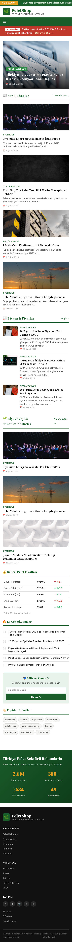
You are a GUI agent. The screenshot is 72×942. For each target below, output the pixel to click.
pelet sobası (11, 726)
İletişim (6, 878)
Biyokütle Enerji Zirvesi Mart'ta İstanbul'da (31, 138)
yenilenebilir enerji (30, 726)
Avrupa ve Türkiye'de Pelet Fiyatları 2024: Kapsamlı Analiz (42, 362)
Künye (6, 873)
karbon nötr (26, 732)
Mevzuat (7, 853)
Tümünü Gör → (61, 95)
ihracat (48, 726)
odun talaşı (43, 732)
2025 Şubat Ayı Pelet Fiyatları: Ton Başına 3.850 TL (40, 333)
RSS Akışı (7, 911)
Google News (9, 921)
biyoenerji (37, 719)
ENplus (23, 719)
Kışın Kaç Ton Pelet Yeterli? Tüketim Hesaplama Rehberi (35, 192)
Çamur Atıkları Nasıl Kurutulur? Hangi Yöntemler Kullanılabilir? (29, 556)
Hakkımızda (9, 868)
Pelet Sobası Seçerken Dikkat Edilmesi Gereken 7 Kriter (38, 657)
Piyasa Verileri (10, 839)
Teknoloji (7, 848)
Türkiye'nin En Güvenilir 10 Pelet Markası (31, 245)
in (26, 903)
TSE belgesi (10, 732)
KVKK (5, 887)
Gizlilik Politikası (11, 883)
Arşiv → (65, 318)
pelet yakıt (10, 719)
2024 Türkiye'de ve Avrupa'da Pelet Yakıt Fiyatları (41, 391)
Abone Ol (36, 697)
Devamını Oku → (44, 32)
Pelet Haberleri (10, 834)
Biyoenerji (8, 844)
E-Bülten (7, 916)
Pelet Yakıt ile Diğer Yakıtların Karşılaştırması (34, 297)
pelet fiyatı (52, 719)
